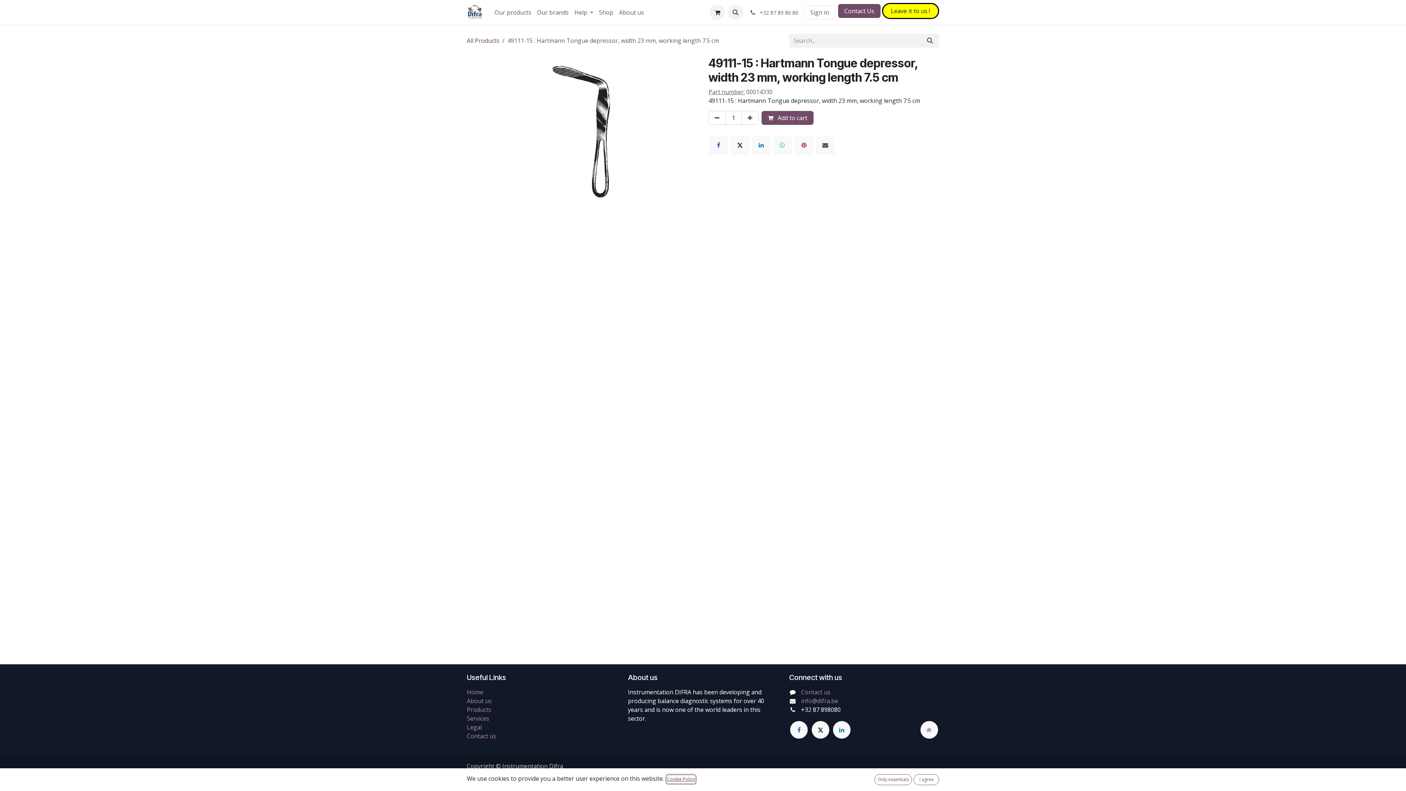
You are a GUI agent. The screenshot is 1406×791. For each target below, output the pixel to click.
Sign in (819, 12)
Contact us (481, 736)
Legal (474, 727)
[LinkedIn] (761, 145)
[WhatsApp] (782, 145)
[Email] (825, 145)
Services (478, 718)
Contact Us (859, 11)
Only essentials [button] (893, 779)
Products (479, 710)
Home (475, 692)
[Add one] (750, 118)
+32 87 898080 (821, 710)
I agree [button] (926, 779)
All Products (483, 41)
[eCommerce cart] (717, 12)
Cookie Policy (681, 779)
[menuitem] (513, 12)
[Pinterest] (804, 145)
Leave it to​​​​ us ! (910, 11)
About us (479, 701)
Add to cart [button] (791, 118)
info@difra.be (819, 701)
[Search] (930, 41)
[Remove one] (717, 118)
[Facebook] (718, 145)
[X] (740, 145)
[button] (735, 12)
